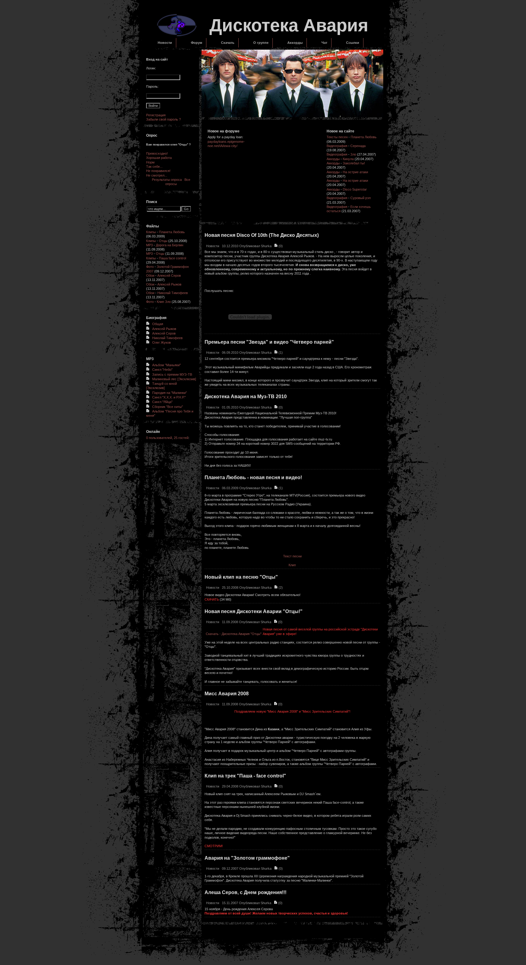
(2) (280, 587)
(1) (280, 352)
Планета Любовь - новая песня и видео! (253, 477)
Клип (292, 565)
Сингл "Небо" (162, 369)
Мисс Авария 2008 (227, 693)
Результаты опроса (167, 179)
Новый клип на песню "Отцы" (241, 577)
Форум (196, 42)
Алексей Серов (169, 275)
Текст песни (292, 556)
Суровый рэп (360, 198)
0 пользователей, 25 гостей (167, 438)
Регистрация (156, 115)
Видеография (337, 146)
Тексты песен (337, 137)
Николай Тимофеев (172, 293)
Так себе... (154, 166)
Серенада (358, 146)
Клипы (151, 232)
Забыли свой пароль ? (163, 119)
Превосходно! (157, 153)
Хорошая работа (159, 158)
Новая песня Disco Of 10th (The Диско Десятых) (262, 235)
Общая (157, 324)
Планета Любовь (172, 232)
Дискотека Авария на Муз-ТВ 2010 (246, 396)
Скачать (227, 42)
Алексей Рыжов (169, 284)
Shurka (266, 246)
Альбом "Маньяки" (166, 365)
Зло (353, 154)
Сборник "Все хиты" (167, 407)
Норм (150, 162)
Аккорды (295, 42)
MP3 (149, 245)
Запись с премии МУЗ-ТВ (172, 374)
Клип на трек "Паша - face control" (245, 775)
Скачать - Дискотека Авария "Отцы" (233, 634)
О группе (260, 42)
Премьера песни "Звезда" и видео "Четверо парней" (269, 342)
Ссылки (352, 42)
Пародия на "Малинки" (169, 393)
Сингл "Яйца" (162, 402)
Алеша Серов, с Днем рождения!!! (245, 892)
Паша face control (172, 258)
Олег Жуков (161, 342)
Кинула (348, 159)
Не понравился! (158, 171)
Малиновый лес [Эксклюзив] (174, 379)
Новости (165, 42)
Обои (150, 275)
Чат (324, 42)
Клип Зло (164, 302)
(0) (280, 246)
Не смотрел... (156, 175)
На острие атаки (355, 172)
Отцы (163, 241)
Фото (150, 266)
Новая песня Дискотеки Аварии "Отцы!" (254, 611)
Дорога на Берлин (169, 245)
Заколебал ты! (354, 163)
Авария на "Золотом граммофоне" (247, 858)
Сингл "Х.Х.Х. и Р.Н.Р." (169, 397)
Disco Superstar (355, 189)
